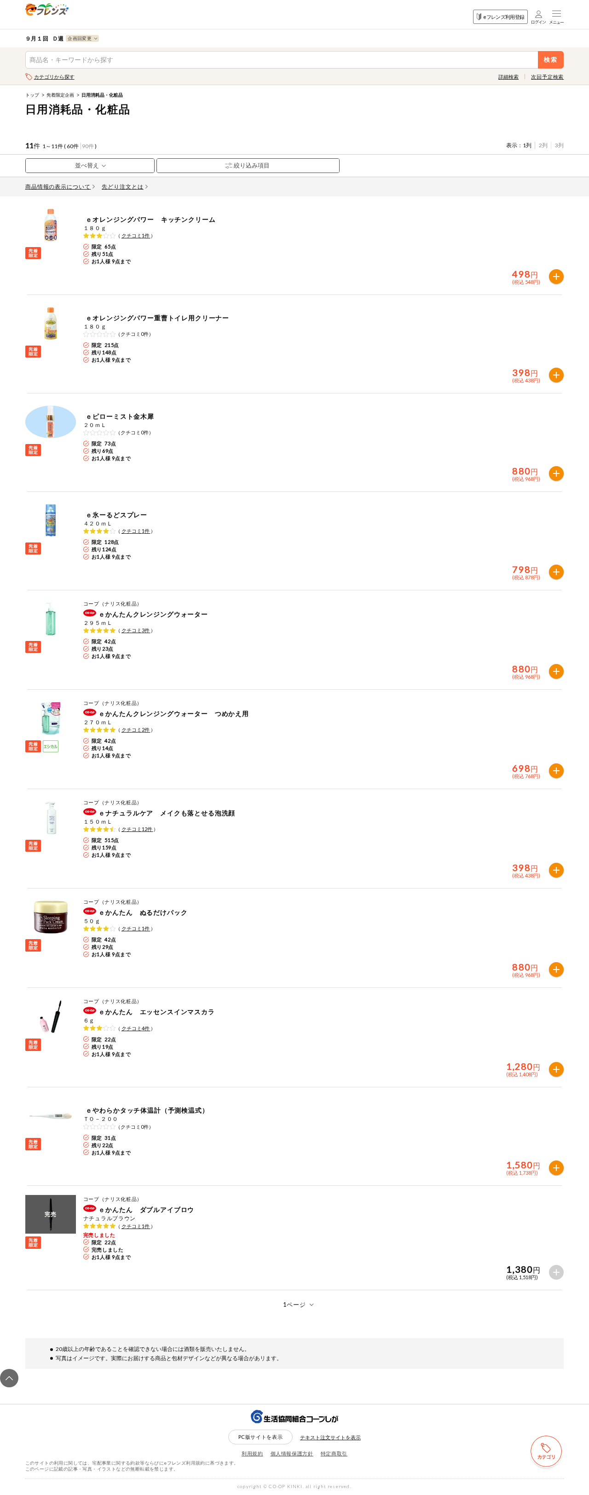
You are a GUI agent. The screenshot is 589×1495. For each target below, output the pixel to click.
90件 (88, 146)
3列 (559, 145)
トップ (32, 95)
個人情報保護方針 (292, 1453)
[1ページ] (295, 1304)
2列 (543, 145)
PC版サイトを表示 (260, 1437)
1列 (527, 145)
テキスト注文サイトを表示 (330, 1437)
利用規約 (252, 1453)
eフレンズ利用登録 (503, 17)
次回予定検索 (547, 77)
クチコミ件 (135, 235)
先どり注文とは (123, 186)
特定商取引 (334, 1453)
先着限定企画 (60, 95)
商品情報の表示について (58, 186)
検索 (551, 59)
